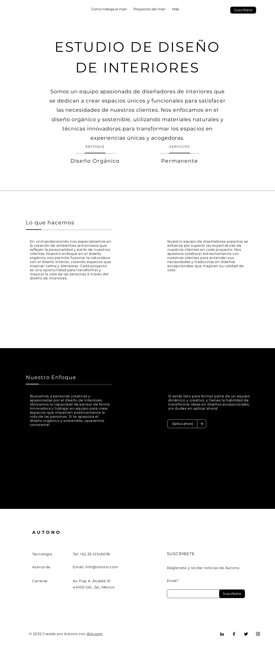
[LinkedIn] (222, 634)
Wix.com (94, 634)
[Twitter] (246, 634)
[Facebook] (234, 634)
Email (172, 581)
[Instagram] (258, 634)
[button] (243, 10)
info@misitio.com (101, 567)
